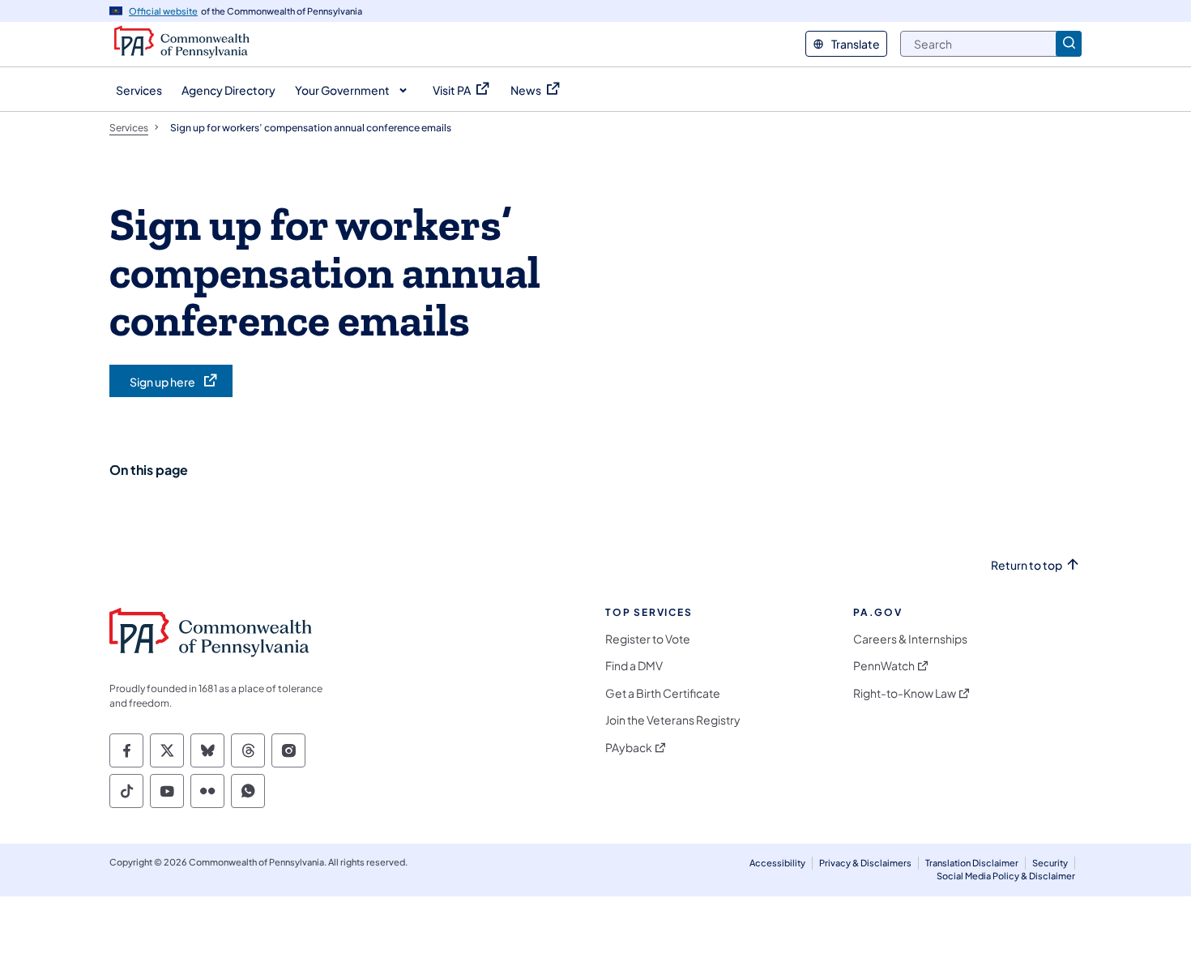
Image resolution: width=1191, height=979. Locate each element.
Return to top (1026, 565)
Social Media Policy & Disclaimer (1006, 875)
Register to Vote (647, 639)
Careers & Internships (910, 639)
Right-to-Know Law (904, 693)
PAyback (628, 748)
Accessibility (777, 862)
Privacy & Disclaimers (865, 862)
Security (1050, 862)
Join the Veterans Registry (673, 720)
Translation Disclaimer (971, 862)
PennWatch (884, 666)
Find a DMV (634, 666)
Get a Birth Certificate (662, 693)
